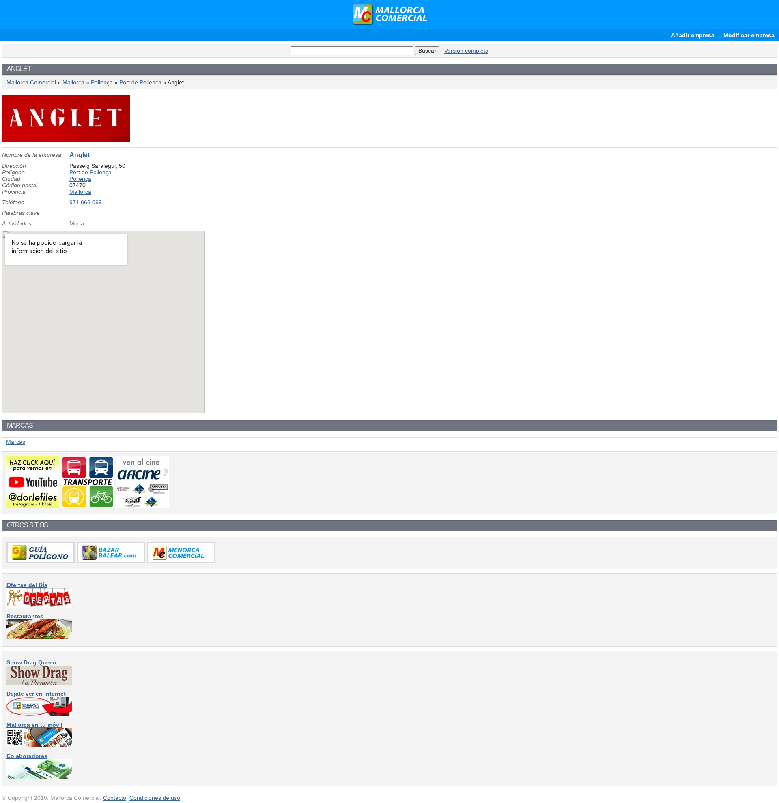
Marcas (15, 442)
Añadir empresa (692, 35)
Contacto (114, 797)
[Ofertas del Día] (39, 605)
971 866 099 (85, 202)
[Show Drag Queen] (39, 683)
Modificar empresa (749, 35)
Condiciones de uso (154, 797)
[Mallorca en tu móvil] (39, 745)
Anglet (79, 155)
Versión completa (466, 50)
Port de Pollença (140, 82)
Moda (76, 223)
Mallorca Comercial (389, 14)
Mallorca (73, 82)
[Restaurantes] (39, 637)
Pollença (102, 82)
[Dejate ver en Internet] (39, 714)
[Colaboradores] (39, 776)
